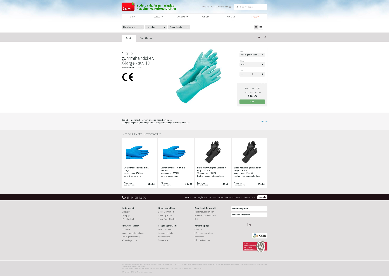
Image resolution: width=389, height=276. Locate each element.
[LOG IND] (211, 7)
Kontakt (262, 197)
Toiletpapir (126, 215)
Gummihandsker (141, 134)
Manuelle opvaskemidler (205, 215)
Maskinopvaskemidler (204, 212)
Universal (126, 229)
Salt (196, 219)
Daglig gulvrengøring (130, 237)
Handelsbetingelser (241, 215)
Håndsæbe (199, 237)
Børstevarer (163, 240)
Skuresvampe (164, 237)
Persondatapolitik (240, 208)
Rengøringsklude (165, 233)
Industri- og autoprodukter (133, 233)
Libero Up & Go (165, 215)
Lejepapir (125, 212)
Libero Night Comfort (167, 219)
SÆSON (255, 16)
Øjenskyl (198, 229)
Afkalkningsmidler (129, 240)
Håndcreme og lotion (203, 233)
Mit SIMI (231, 16)
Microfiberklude (164, 229)
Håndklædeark (128, 219)
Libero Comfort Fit (166, 212)
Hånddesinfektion (202, 240)
